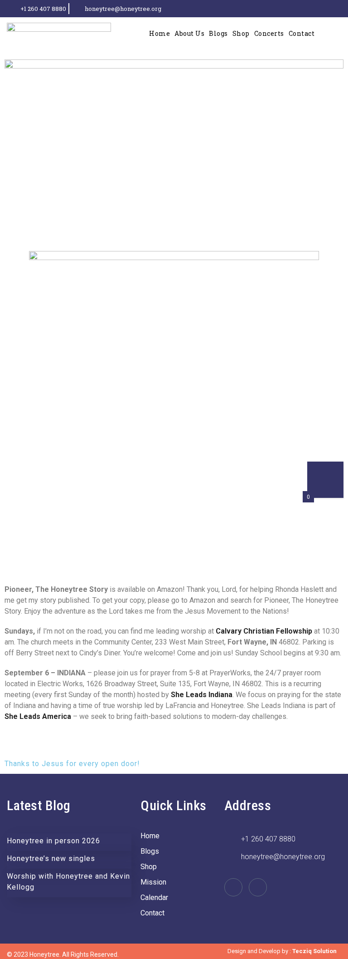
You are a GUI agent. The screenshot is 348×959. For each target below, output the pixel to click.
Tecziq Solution (314, 951)
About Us (189, 33)
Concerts (269, 33)
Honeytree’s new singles (51, 858)
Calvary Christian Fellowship (264, 631)
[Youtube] (339, 8)
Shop (241, 33)
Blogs (218, 33)
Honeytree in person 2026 (53, 840)
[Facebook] (323, 8)
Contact (302, 33)
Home (159, 33)
